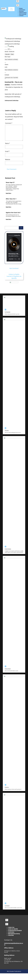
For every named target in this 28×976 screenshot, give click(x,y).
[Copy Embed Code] (5, 78)
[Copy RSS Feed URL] (5, 62)
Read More (8, 193)
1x (8, 49)
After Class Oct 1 (11, 199)
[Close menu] (17, 5)
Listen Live (11, 9)
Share (12, 54)
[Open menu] (17, 1)
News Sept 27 (10, 182)
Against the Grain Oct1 (13, 212)
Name (7, 143)
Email (7, 151)
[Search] (21, 227)
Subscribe (7, 54)
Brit (8, 27)
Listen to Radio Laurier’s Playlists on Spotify (14, 276)
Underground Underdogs (11, 100)
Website (7, 159)
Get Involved (14, 268)
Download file (9, 82)
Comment (8, 123)
